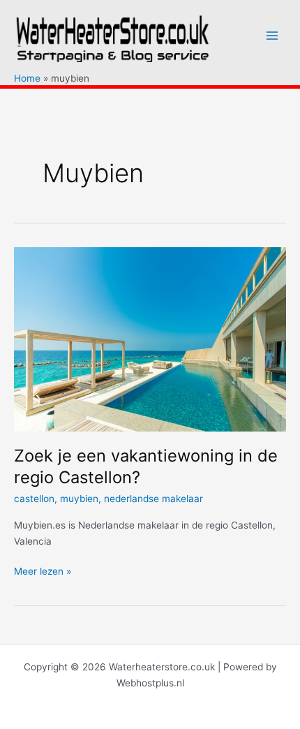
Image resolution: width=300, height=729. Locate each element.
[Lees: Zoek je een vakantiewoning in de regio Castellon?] (150, 338)
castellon (34, 498)
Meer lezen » (42, 572)
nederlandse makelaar (153, 498)
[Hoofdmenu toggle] (272, 36)
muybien (79, 498)
